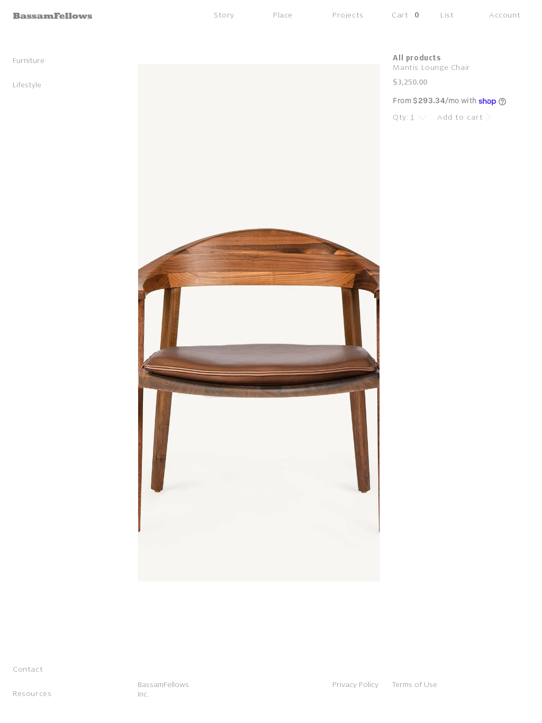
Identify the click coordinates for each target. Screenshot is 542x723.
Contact (28, 669)
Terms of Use (414, 684)
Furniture (28, 60)
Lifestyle (27, 84)
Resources (32, 693)
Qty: (401, 117)
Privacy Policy (355, 684)
